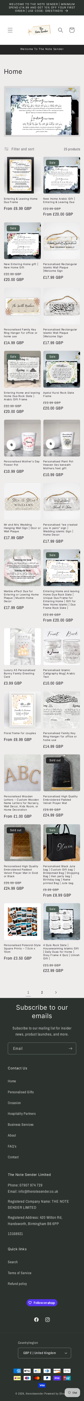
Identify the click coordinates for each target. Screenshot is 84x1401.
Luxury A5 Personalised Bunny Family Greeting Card (20, 673)
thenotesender (35, 1393)
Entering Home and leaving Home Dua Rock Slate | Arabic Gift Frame (22, 396)
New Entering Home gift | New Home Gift (21, 266)
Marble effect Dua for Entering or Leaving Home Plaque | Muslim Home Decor (21, 596)
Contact (13, 1157)
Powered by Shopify (56, 1393)
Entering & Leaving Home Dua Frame (21, 200)
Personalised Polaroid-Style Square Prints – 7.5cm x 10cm (22, 948)
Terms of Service (19, 1272)
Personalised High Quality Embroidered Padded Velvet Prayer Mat (60, 800)
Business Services (21, 1124)
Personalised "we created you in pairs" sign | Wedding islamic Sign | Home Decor (60, 529)
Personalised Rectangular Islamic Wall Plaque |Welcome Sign (60, 267)
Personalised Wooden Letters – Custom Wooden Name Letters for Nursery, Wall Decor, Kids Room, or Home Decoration (21, 803)
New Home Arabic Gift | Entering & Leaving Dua (59, 200)
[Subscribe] (70, 1049)
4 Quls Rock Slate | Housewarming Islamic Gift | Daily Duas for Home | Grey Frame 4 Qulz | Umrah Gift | (61, 952)
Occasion (14, 1102)
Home (12, 1081)
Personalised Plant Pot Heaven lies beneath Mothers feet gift (58, 465)
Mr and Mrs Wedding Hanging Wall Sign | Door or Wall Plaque (22, 528)
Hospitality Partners (22, 1113)
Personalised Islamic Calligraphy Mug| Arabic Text (59, 673)
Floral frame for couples (20, 733)
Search (13, 1261)
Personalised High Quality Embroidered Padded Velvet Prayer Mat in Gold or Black (21, 871)
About (12, 1135)
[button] (10, 30)
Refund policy (17, 1283)
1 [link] (28, 992)
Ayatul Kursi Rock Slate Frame (58, 394)
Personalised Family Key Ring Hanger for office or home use (21, 333)
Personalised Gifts (21, 1092)
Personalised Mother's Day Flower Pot (22, 463)
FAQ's (12, 1146)
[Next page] (55, 992)
